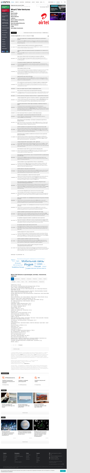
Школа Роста (4, 13)
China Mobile (13, 302)
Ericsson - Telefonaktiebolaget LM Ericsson (18, 315)
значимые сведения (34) (15, 35)
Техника (16, 459)
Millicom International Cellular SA (17, 332)
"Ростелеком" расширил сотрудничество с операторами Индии (28, 62)
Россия (37, 266)
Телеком (3, 39)
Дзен (37, 461)
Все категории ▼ (44, 6)
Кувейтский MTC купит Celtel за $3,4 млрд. (25, 76)
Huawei (12, 321)
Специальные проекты (19, 456)
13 (42, 299)
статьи (35, 354)
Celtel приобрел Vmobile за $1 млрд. (23, 68)
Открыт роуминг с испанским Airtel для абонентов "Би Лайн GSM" (29, 114)
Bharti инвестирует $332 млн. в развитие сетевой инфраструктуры (29, 112)
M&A (35, 264)
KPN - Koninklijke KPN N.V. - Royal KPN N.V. (18, 331)
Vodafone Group (18, 267)
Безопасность (4, 30)
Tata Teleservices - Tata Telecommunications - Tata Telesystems (22, 320)
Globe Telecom (13, 326)
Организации (17, 278)
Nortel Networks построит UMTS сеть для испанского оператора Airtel (29, 148)
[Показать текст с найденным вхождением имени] (33, 36)
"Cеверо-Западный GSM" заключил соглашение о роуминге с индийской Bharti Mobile (33, 97)
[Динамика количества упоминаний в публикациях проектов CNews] (48, 36)
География (13, 281)
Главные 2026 (5, 20)
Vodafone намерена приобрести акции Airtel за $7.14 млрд (28, 238)
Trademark (28, 266)
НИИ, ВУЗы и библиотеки (33, 281)
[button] (61, 2)
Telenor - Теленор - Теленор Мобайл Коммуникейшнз (20, 287)
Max (37, 454)
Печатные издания (18, 461)
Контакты (28, 459)
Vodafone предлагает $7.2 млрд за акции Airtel (25, 231)
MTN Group (13, 311)
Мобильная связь (33, 261)
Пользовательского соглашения (6, 471)
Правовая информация (55, 458)
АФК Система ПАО (17, 265)
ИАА (26, 281)
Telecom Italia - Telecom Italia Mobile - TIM (18, 335)
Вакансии (28, 457)
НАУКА (41, 2)
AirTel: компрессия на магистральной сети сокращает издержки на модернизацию (32, 82)
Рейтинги (3, 46)
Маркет (16, 457)
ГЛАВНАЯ (12, 2)
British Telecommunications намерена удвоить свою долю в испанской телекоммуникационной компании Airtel (30, 245)
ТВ (43, 2)
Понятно (62, 470)
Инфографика (4, 48)
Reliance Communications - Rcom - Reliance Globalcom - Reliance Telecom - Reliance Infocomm (27, 296)
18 (38, 286)
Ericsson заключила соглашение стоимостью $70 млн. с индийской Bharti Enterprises (32, 95)
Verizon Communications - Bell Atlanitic (18, 313)
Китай (13, 261)
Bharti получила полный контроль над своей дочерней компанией (29, 90)
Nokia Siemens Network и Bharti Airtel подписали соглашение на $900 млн (30, 56)
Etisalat (44, 266)
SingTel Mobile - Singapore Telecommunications (19, 303)
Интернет (3, 41)
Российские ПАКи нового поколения (5, 23)
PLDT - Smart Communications (16, 334)
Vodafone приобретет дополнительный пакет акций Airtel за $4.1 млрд (30, 211)
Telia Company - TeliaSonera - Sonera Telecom (19, 304)
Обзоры (4, 459)
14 (34, 298)
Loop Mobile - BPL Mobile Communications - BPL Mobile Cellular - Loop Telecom (25, 340)
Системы (40, 278)
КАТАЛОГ (58, 2)
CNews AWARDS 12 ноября (4, 10)
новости (21, 354)
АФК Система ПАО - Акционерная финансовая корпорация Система (23, 286)
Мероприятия (41, 281)
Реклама (27, 456)
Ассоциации (29, 278)
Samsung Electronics (14, 327)
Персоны (45, 278)
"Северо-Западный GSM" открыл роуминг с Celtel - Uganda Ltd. (28, 141)
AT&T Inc (12, 295)
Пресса (22, 281)
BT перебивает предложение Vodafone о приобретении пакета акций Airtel (31, 217)
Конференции (17, 454)
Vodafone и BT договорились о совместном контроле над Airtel (28, 174)
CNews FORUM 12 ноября (4, 7)
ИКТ (12, 278)
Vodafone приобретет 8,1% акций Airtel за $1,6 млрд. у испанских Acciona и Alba (31, 126)
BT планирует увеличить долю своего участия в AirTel (27, 224)
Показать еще (25, 412)
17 (33, 287)
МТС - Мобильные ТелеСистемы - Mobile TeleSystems (20, 300)
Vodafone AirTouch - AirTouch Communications (19, 312)
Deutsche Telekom (14, 307)
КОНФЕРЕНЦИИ (27, 2)
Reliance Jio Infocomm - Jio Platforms (17, 325)
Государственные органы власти (35, 268)
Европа (13, 259)
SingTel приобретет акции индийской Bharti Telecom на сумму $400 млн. (30, 161)
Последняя (20, 345)
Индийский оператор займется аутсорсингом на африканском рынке (29, 45)
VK (36, 456)
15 (17, 295)
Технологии (35, 278)
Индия (28, 264)
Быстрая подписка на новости (56, 453)
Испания (18, 263)
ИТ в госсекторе (4, 32)
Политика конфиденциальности (56, 456)
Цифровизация (4, 25)
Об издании (28, 454)
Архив (4, 460)
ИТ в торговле (4, 37)
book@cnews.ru (45, 32)
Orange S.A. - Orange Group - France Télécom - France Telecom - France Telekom (25, 299)
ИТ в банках (4, 34)
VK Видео (38, 457)
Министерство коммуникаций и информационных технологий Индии (30, 258)
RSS (51, 454)
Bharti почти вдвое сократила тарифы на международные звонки (29, 88)
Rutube (37, 459)
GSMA (39, 264)
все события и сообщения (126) (26, 35)
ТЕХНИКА (37, 2)
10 (18, 302)
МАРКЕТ (33, 2)
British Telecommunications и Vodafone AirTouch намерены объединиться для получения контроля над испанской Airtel (31, 182)
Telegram (38, 460)
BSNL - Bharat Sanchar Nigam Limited (17, 336)
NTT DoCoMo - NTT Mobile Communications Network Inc (21, 330)
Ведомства (23, 278)
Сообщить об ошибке (54, 457)
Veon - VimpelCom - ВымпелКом (16, 306)
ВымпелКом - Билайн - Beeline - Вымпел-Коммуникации (21, 298)
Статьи (18, 281)
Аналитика (22, 2)
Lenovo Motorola (14, 328)
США (17, 261)
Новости (4, 454)
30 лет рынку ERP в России (5, 16)
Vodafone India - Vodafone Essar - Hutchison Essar (20, 309)
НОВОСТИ (17, 2)
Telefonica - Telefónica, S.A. (16, 308)
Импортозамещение (5, 27)
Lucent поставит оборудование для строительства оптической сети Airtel (30, 190)
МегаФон (12, 341)
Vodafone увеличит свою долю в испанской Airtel (26, 168)
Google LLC (13, 316)
